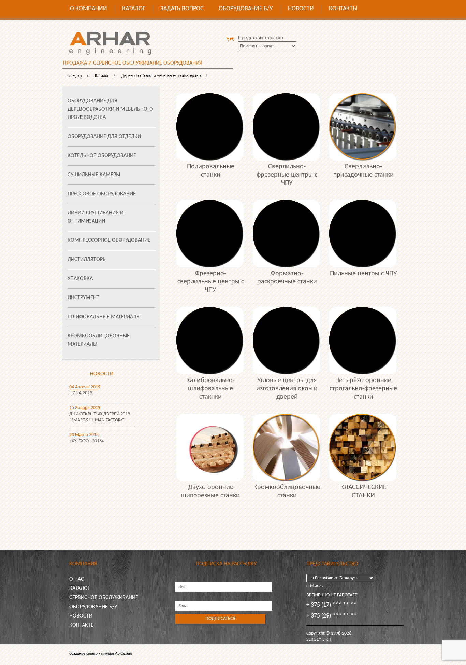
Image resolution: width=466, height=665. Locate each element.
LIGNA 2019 (80, 393)
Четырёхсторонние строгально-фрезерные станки (363, 388)
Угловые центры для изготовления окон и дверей (287, 388)
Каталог (133, 8)
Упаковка (80, 278)
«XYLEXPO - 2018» (86, 441)
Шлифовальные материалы (104, 317)
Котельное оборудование (102, 155)
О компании (88, 8)
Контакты (343, 8)
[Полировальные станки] (210, 127)
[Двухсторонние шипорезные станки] (210, 447)
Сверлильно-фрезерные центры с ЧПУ (287, 174)
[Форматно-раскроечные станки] (287, 233)
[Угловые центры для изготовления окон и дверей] (287, 340)
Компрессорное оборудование (109, 240)
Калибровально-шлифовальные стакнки (210, 388)
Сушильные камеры (94, 175)
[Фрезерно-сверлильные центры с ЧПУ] (210, 233)
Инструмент (83, 298)
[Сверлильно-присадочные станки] (363, 127)
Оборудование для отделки (104, 136)
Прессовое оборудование (102, 194)
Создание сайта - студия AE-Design (100, 654)
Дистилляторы (87, 259)
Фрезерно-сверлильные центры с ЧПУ (210, 281)
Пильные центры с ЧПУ (363, 273)
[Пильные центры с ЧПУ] (363, 233)
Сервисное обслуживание (103, 597)
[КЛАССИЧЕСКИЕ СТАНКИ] (363, 447)
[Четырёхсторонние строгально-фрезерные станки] (363, 340)
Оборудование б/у (246, 8)
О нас (76, 579)
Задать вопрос (182, 8)
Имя (176, 577)
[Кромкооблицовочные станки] (287, 447)
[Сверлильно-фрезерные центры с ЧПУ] (287, 127)
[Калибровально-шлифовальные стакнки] (210, 340)
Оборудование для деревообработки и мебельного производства (110, 109)
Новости (301, 8)
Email (177, 596)
